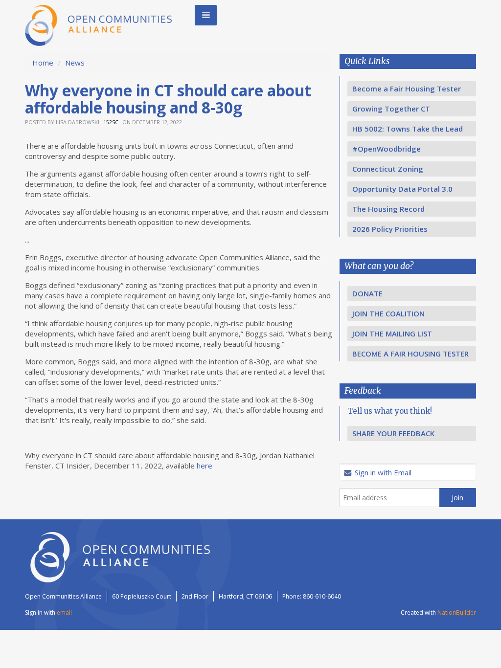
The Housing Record (388, 209)
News (75, 62)
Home (42, 62)
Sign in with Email (382, 472)
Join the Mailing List (392, 333)
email (64, 612)
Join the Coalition (388, 313)
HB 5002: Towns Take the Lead (407, 129)
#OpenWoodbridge (386, 149)
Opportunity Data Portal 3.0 (402, 189)
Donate (367, 293)
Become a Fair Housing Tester (406, 88)
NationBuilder (456, 612)
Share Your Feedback (393, 433)
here (204, 465)
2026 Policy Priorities (390, 229)
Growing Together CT (391, 108)
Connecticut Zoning (387, 169)
